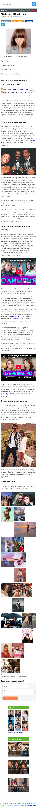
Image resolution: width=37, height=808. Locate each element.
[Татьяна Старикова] (18, 723)
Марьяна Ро (23, 387)
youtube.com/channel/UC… (19, 92)
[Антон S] (18, 730)
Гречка (15, 319)
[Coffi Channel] (11, 723)
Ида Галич (9, 394)
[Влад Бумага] (11, 716)
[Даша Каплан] (11, 730)
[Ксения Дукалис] (25, 730)
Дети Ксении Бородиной (16, 787)
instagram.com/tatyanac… (20, 89)
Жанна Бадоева (15, 316)
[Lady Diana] (18, 716)
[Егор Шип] (25, 723)
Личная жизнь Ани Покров (16, 752)
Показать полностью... (15, 732)
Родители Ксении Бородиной (17, 769)
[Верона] (25, 716)
